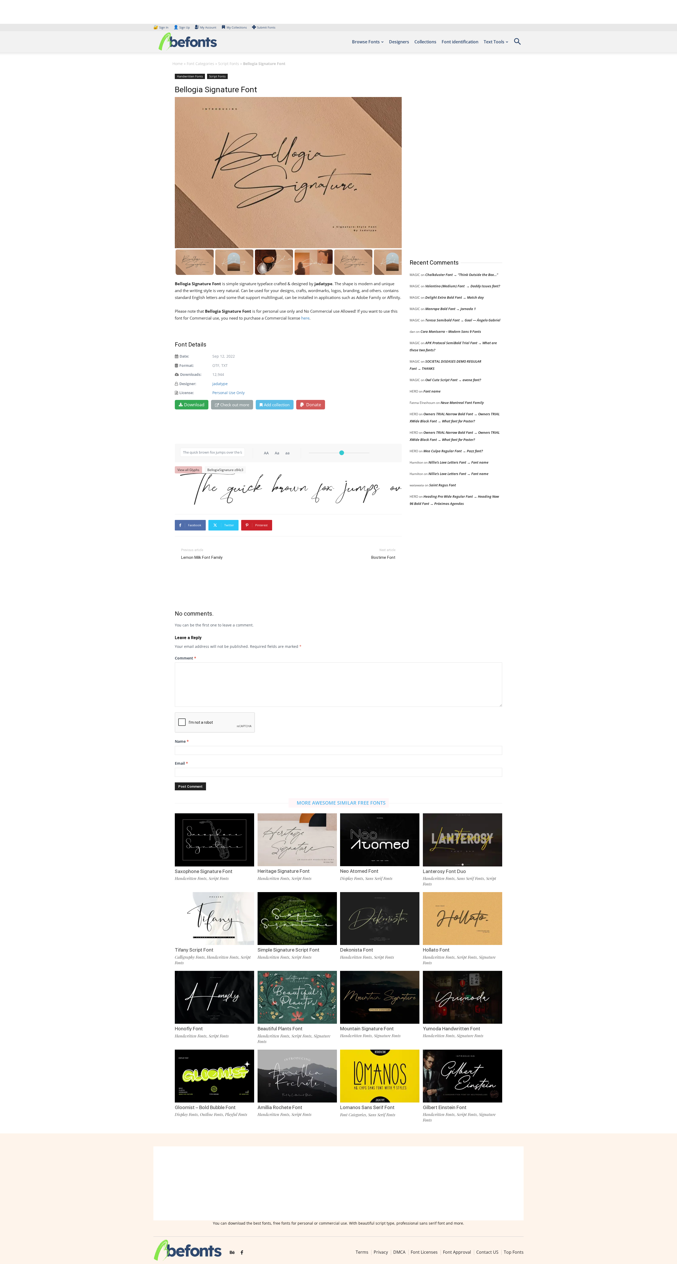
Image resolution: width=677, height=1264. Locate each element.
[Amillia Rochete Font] (297, 1075)
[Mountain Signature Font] (379, 996)
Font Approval (457, 1252)
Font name (432, 391)
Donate (313, 405)
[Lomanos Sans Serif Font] (379, 1075)
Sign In (161, 27)
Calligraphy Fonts (190, 957)
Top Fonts (514, 1252)
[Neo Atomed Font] (379, 839)
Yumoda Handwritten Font (451, 1028)
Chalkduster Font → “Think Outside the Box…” (461, 274)
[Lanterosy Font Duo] (462, 839)
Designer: (187, 383)
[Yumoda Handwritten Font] (462, 996)
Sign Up (181, 27)
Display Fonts (351, 878)
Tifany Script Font (194, 950)
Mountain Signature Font (367, 1028)
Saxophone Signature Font (203, 871)
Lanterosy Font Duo (444, 871)
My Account (208, 27)
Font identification (460, 42)
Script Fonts (228, 63)
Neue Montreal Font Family (462, 402)
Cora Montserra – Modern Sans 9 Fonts (450, 331)
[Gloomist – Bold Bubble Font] (214, 1075)
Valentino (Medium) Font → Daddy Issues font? (462, 286)
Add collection (277, 404)
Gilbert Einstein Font (444, 1107)
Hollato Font (436, 950)
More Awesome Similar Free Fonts (341, 803)
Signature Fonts (387, 1035)
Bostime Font (383, 557)
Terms (362, 1252)
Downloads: (191, 374)
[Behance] (232, 1252)
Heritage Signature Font (284, 871)
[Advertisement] (449, 161)
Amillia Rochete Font (280, 1107)
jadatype (220, 383)
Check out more (234, 404)
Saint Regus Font (442, 485)
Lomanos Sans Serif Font (367, 1107)
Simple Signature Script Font (288, 950)
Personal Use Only (228, 392)
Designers (399, 42)
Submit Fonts (266, 27)
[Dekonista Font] (379, 918)
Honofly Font (189, 1028)
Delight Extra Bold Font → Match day (454, 297)
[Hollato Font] (462, 918)
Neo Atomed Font (359, 871)
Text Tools (494, 42)
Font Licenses (424, 1252)
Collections (425, 42)
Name (182, 741)
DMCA (399, 1252)
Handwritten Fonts (190, 76)
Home (177, 63)
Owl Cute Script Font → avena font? (453, 379)
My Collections (237, 27)
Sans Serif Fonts (378, 878)
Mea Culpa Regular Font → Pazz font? (453, 451)
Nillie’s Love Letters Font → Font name (458, 462)
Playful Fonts (236, 1114)
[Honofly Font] (214, 996)
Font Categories (200, 63)
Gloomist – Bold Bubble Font (205, 1107)
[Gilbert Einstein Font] (462, 1075)
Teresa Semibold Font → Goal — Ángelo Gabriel (462, 320)
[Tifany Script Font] (214, 918)
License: (186, 392)
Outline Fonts (211, 1114)
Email (181, 763)
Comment (185, 658)
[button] (517, 43)
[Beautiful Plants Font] (297, 996)
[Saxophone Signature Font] (214, 839)
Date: (184, 356)
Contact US (487, 1252)
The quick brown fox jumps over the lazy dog (291, 486)
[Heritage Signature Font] (297, 839)
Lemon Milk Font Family (201, 557)
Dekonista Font (356, 950)
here (305, 318)
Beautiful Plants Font (280, 1028)
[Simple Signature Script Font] (297, 918)
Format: (186, 365)
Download (194, 405)
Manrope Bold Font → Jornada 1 (450, 308)
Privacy (381, 1252)
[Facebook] (242, 1252)
